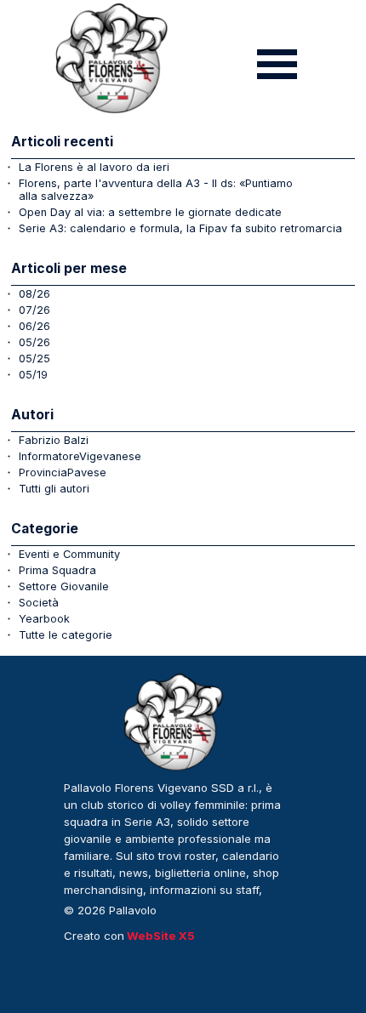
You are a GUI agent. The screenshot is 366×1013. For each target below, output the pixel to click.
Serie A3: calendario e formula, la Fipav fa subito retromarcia (180, 228)
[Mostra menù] (277, 64)
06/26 (34, 326)
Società (39, 602)
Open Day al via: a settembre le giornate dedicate (150, 212)
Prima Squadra (57, 570)
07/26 (34, 310)
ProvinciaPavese (62, 472)
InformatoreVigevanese (80, 456)
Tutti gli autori (54, 488)
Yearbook (44, 618)
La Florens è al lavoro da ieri (94, 167)
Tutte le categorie (65, 635)
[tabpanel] (174, 848)
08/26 (34, 293)
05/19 (33, 374)
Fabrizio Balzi (54, 440)
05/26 (34, 342)
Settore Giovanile (64, 586)
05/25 (34, 358)
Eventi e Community (69, 554)
